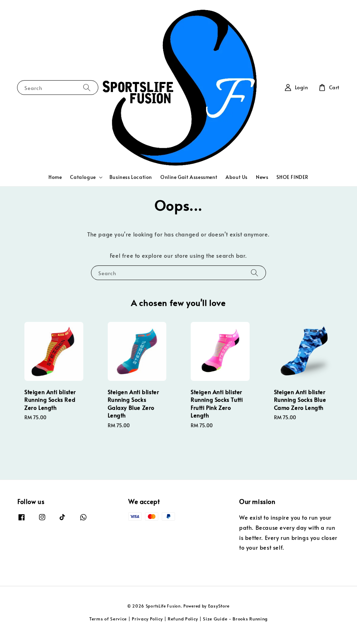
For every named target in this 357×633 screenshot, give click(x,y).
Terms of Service (108, 619)
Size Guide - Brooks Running (235, 619)
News (262, 177)
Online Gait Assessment (188, 177)
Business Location (130, 177)
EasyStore (219, 606)
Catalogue (83, 177)
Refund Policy (183, 619)
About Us (237, 177)
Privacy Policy (147, 619)
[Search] (87, 87)
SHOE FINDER (292, 177)
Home (55, 177)
